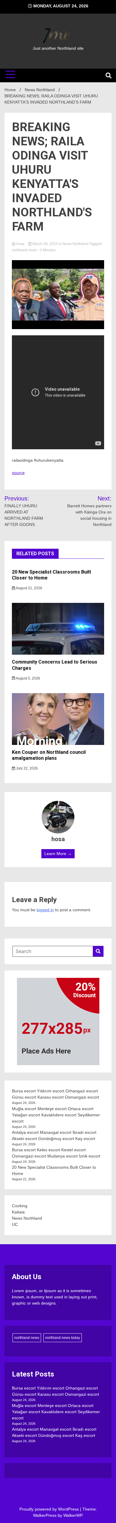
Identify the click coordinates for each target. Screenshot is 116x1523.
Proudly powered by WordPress (49, 1509)
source (18, 472)
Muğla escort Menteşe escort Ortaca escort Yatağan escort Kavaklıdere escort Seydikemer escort (56, 1114)
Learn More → (58, 853)
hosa (20, 244)
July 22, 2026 (26, 768)
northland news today (62, 1338)
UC (15, 1224)
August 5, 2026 (27, 678)
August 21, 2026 (28, 588)
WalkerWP (72, 1515)
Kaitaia (18, 1212)
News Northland (75, 244)
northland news (24, 250)
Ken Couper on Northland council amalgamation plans (49, 755)
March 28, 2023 (45, 244)
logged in (45, 909)
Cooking (19, 1205)
